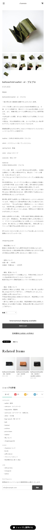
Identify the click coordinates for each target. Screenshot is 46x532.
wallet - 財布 (9, 403)
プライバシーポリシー (11, 457)
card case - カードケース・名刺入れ (16, 413)
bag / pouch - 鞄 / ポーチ (13, 419)
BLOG (7, 451)
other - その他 (9, 416)
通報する (15, 341)
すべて (7, 394)
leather (7, 434)
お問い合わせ (9, 454)
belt (6, 422)
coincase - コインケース (13, 406)
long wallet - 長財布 (11, 409)
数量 (3, 312)
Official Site (9, 468)
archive (7, 428)
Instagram (8, 471)
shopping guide (10, 441)
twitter (7, 473)
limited (7, 425)
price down (8, 431)
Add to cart (23, 326)
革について (8, 438)
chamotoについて (10, 448)
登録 (37, 487)
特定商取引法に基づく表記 (13, 459)
